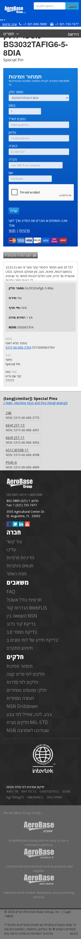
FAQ (10, 592)
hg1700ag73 (15, 797)
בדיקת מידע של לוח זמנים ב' (32, 640)
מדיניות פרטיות (20, 557)
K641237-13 (15, 425)
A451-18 (12, 791)
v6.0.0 (74, 933)
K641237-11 (15, 438)
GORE (66, 791)
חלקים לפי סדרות (22, 682)
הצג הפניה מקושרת (19, 255)
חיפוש (72, 6)
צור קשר (14, 541)
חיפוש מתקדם (19, 648)
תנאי (12, 230)
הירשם (73, 34)
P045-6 (11, 462)
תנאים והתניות (19, 566)
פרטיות (24, 230)
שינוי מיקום (9, 24)
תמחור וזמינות (19, 666)
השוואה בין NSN (21, 616)
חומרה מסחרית (20, 698)
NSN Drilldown (22, 706)
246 (8, 413)
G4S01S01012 (49, 791)
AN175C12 (28, 791)
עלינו (11, 549)
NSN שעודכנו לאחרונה (27, 730)
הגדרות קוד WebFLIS (26, 608)
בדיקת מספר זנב (21, 632)
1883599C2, (35, 797)
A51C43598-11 (17, 450)
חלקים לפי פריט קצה (25, 674)
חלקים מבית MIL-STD (27, 722)
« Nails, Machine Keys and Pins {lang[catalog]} (35, 403)
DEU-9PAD (54, 797)
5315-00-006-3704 (18, 347)
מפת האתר (16, 574)
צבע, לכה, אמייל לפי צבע (29, 714)
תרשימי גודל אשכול (24, 600)
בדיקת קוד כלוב (21, 624)
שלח (13, 211)
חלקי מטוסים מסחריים (26, 690)
